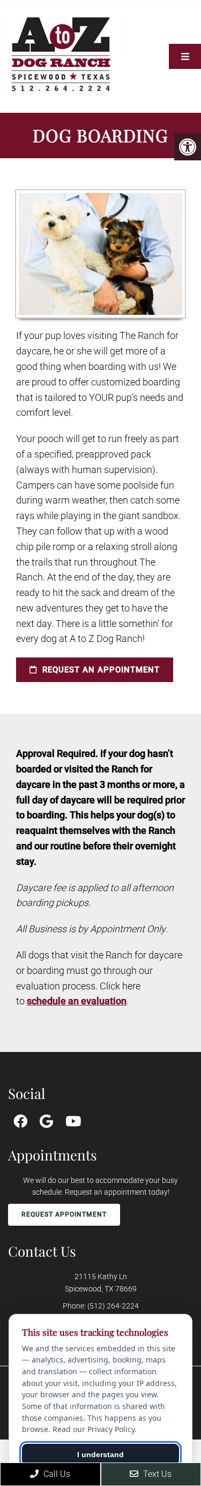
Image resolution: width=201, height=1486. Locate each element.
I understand (100, 1454)
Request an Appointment (100, 670)
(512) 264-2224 (113, 1306)
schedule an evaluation (76, 1001)
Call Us (55, 1474)
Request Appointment (64, 1214)
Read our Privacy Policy (94, 1429)
